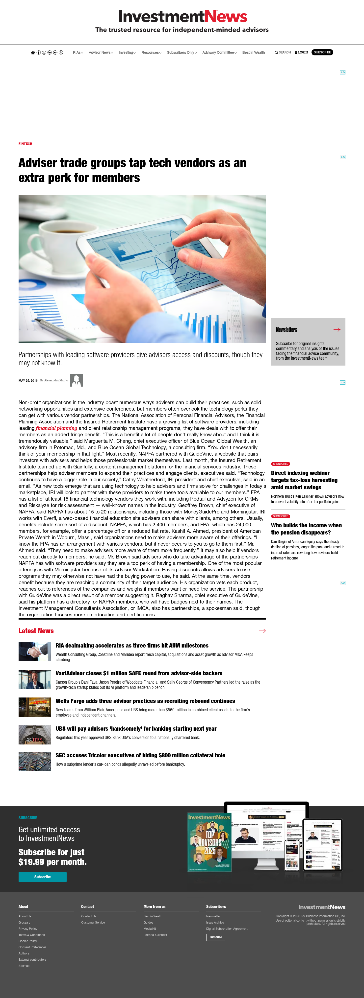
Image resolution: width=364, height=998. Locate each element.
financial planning (56, 428)
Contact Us (88, 916)
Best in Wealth (253, 52)
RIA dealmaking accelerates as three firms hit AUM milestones (132, 645)
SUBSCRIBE (322, 52)
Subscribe (42, 877)
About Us (25, 916)
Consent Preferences (32, 947)
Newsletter (213, 916)
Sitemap (24, 966)
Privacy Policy (28, 928)
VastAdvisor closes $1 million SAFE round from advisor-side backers (139, 673)
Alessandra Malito (56, 380)
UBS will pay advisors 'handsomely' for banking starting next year (136, 728)
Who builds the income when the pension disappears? (306, 529)
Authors (24, 953)
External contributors (32, 959)
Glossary (24, 922)
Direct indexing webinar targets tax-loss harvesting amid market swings (304, 480)
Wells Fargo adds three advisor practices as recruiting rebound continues (145, 700)
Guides (148, 922)
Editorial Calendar (155, 935)
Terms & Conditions (32, 935)
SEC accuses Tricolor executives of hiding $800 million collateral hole (140, 755)
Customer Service (93, 922)
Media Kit (150, 928)
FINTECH (25, 143)
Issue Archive (215, 922)
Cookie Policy (28, 941)
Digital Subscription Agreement (227, 928)
